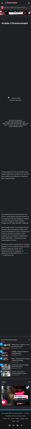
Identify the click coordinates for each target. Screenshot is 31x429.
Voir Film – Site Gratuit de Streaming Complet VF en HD (19, 372)
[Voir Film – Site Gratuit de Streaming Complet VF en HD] (5, 373)
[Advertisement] (15, 45)
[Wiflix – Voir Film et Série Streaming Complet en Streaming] (5, 359)
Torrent (13, 418)
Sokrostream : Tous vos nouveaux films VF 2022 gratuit (20, 366)
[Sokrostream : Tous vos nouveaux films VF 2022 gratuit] (5, 367)
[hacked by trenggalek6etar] (10, 3)
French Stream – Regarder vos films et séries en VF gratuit (21, 345)
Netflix (17, 418)
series (13, 421)
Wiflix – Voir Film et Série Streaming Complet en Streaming (21, 359)
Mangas (22, 418)
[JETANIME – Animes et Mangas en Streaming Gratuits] (5, 354)
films (17, 421)
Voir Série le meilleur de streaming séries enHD (16, 7)
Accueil (5, 19)
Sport (27, 418)
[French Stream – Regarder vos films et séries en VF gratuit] (5, 347)
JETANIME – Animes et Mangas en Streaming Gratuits (20, 352)
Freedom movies (21, 416)
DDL (9, 418)
